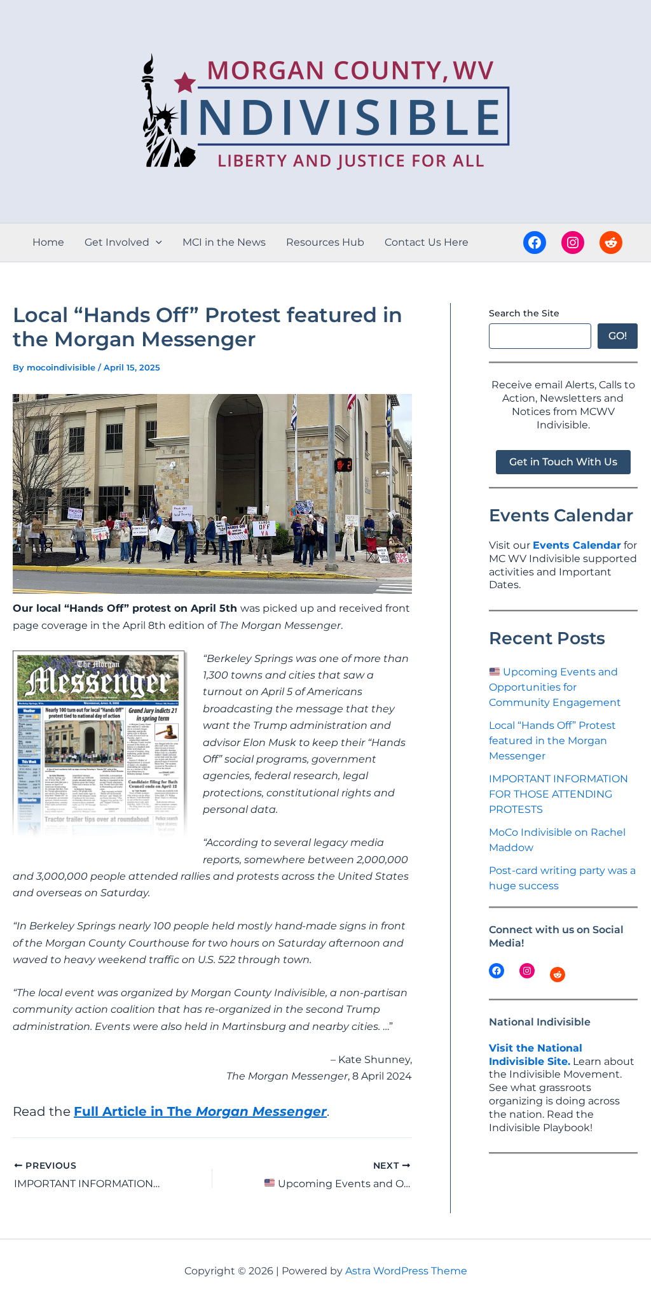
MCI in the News (224, 242)
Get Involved (117, 242)
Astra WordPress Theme (406, 1271)
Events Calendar (577, 545)
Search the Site (524, 313)
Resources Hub (325, 242)
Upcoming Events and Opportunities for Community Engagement (555, 687)
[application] (155, 242)
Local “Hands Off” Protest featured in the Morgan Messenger (552, 740)
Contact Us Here (427, 242)
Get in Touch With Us (563, 462)
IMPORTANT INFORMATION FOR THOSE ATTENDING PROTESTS (558, 794)
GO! (617, 336)
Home (48, 242)
